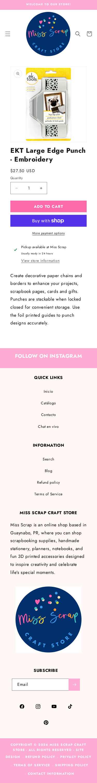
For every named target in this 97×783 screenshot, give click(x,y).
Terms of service (32, 765)
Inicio (48, 391)
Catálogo (48, 403)
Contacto (48, 414)
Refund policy (48, 482)
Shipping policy (71, 765)
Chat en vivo (48, 426)
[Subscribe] (74, 685)
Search (48, 459)
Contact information (51, 773)
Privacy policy (75, 757)
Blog (48, 470)
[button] (78, 34)
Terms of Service (48, 494)
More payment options (48, 233)
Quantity (16, 178)
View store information (40, 260)
